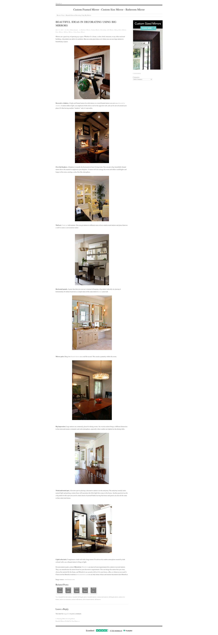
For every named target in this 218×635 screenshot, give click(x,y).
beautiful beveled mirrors (65, 597)
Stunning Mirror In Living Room (66, 618)
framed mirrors (75, 356)
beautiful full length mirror (80, 597)
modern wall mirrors (77, 599)
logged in (66, 614)
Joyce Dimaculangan (72, 30)
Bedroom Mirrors (85, 30)
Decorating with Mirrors (106, 30)
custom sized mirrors (102, 597)
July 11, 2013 (59, 30)
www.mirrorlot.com (82, 574)
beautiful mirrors (92, 597)
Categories (136, 77)
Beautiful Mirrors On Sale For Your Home (67, 621)
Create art (65, 225)
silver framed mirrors (88, 599)
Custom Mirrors (95, 30)
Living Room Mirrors (79, 32)
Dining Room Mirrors (120, 30)
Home (62, 15)
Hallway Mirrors (68, 32)
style (100, 292)
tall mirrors (98, 599)
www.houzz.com (70, 579)
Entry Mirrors (59, 32)
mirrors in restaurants (65, 599)
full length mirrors (113, 597)
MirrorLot (85, 567)
